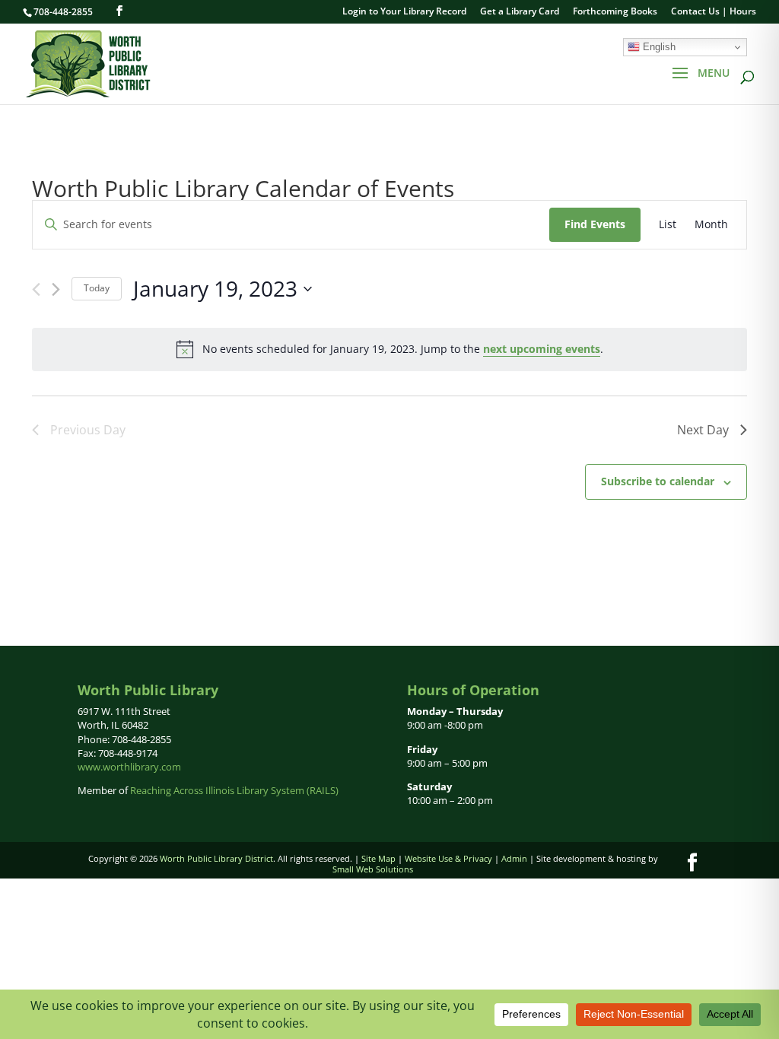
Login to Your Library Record (404, 12)
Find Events (594, 224)
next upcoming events (541, 349)
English (658, 46)
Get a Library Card (519, 12)
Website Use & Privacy (448, 858)
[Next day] (56, 289)
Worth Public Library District (216, 858)
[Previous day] (36, 289)
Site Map (378, 858)
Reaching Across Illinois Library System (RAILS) (234, 790)
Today (97, 287)
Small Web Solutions (372, 869)
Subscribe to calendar (657, 481)
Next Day (703, 429)
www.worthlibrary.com (129, 767)
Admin (514, 858)
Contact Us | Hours (713, 12)
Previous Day (88, 429)
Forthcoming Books (615, 12)
